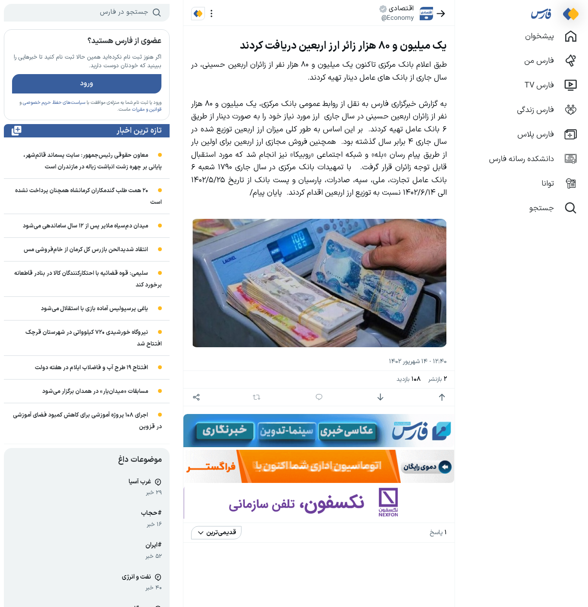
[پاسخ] (319, 397)
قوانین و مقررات (146, 109)
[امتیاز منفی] (380, 397)
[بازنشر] (256, 397)
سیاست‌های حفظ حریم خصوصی (54, 102)
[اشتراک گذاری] (196, 397)
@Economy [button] (397, 18)
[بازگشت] (441, 13)
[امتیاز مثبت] (442, 397)
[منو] (212, 14)
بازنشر (437, 379)
